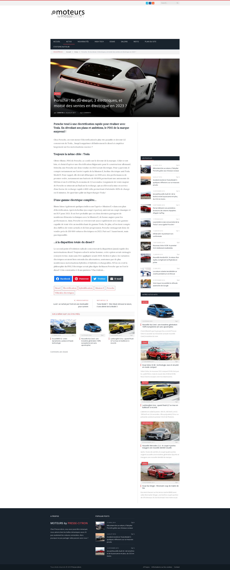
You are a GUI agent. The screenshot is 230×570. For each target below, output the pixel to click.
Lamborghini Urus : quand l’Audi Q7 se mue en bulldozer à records (122, 341)
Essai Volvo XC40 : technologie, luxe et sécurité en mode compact (160, 366)
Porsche (110, 288)
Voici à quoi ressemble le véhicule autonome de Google (165, 284)
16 (179, 177)
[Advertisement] (136, 22)
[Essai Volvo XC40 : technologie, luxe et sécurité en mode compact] (160, 351)
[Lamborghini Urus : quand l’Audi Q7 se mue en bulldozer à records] (122, 327)
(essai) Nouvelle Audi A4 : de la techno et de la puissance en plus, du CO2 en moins (165, 196)
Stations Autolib (61, 47)
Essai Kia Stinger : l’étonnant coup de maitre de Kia (160, 487)
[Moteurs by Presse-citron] (67, 13)
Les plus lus (147, 158)
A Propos (146, 567)
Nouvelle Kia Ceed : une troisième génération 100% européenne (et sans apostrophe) (91, 342)
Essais (112, 41)
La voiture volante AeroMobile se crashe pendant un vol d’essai (165, 272)
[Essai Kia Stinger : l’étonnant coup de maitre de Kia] (160, 472)
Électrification (69, 288)
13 (179, 205)
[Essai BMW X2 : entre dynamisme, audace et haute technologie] (63, 327)
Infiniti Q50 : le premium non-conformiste (163, 235)
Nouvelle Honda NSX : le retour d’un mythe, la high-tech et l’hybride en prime (166, 259)
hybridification (85, 288)
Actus (69, 41)
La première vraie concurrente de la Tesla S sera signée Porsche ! (166, 223)
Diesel (57, 288)
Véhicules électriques (64, 293)
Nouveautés (83, 41)
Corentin (60, 113)
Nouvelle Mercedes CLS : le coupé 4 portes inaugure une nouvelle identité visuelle (159, 446)
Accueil (56, 41)
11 (179, 231)
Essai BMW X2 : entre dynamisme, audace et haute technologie (62, 341)
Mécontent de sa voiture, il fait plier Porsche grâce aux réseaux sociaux (166, 169)
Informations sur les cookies (162, 567)
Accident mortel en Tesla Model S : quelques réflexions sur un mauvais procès (166, 182)
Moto (136, 41)
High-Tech (99, 41)
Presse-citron (76, 567)
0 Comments (86, 113)
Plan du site (150, 41)
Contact (177, 567)
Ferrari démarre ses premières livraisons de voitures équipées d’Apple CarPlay (164, 210)
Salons (124, 41)
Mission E (99, 288)
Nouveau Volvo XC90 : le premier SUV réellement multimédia (165, 246)
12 (179, 219)
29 (179, 165)
